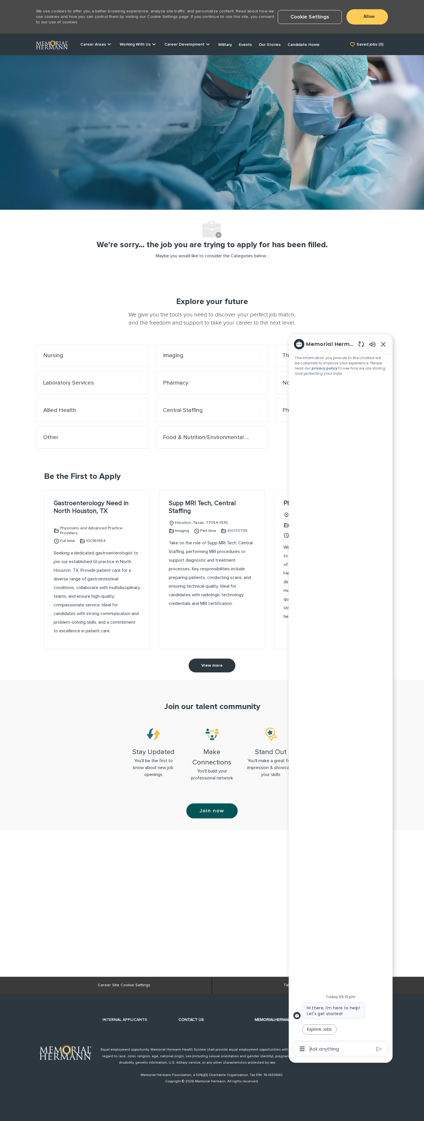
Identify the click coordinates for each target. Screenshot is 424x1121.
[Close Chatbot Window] (383, 344)
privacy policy (325, 368)
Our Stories (270, 45)
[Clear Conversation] (361, 344)
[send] (379, 1049)
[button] (310, 17)
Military (225, 45)
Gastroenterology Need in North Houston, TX (91, 507)
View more (212, 665)
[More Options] (302, 1048)
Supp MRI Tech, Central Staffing (202, 507)
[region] (341, 696)
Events (245, 45)
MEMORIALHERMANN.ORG (279, 1020)
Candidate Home (304, 45)
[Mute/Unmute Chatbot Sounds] (372, 344)
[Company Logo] (52, 44)
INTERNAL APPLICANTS (124, 1020)
